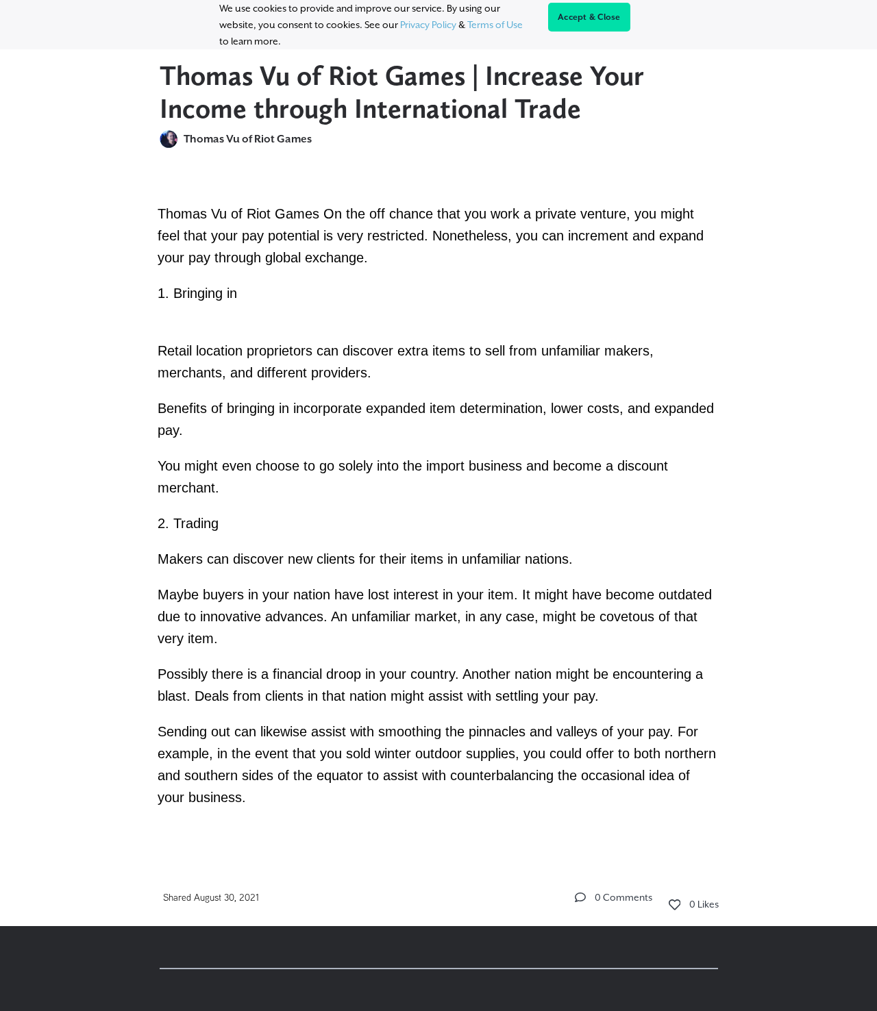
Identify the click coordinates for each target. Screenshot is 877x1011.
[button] (580, 897)
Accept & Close (589, 17)
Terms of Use (495, 24)
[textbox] (438, 503)
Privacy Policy (428, 24)
